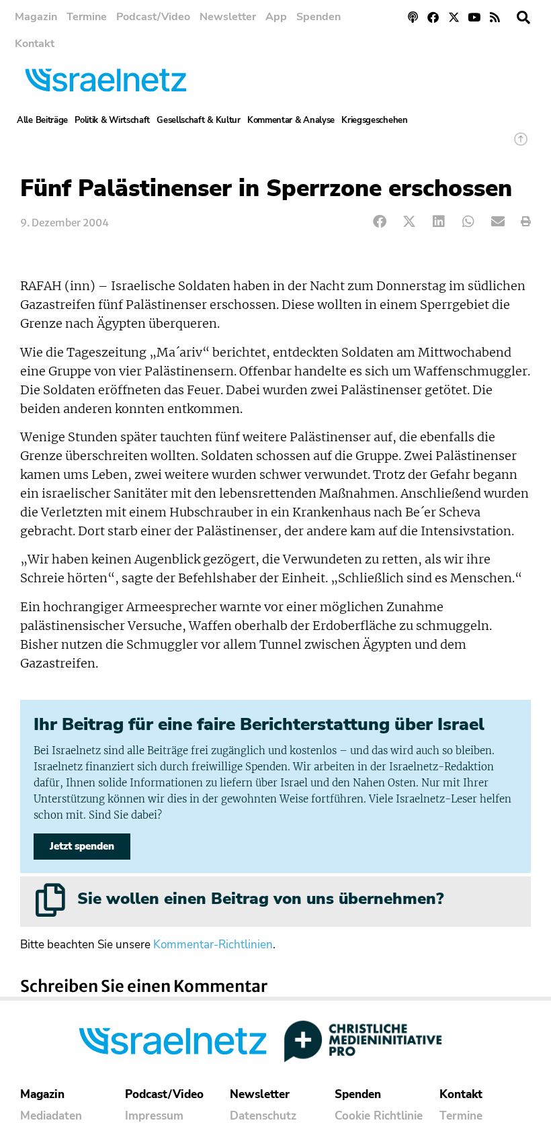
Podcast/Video (153, 16)
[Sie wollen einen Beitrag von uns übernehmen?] (50, 900)
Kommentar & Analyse (291, 120)
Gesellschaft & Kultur (199, 120)
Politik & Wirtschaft (112, 120)
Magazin (36, 16)
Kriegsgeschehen (374, 120)
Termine (87, 16)
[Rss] (494, 17)
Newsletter (228, 16)
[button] (523, 17)
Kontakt (34, 43)
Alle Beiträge (42, 120)
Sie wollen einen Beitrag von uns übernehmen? (260, 898)
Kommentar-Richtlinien (213, 944)
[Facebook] (433, 17)
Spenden (318, 16)
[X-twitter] (453, 17)
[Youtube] (474, 17)
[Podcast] (412, 17)
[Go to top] (521, 145)
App (276, 16)
